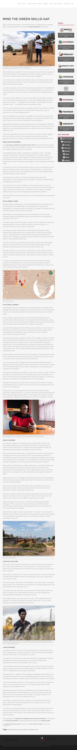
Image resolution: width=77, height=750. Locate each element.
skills (36, 729)
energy (18, 729)
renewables (31, 729)
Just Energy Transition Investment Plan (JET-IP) (20, 145)
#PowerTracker (12, 729)
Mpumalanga (24, 729)
